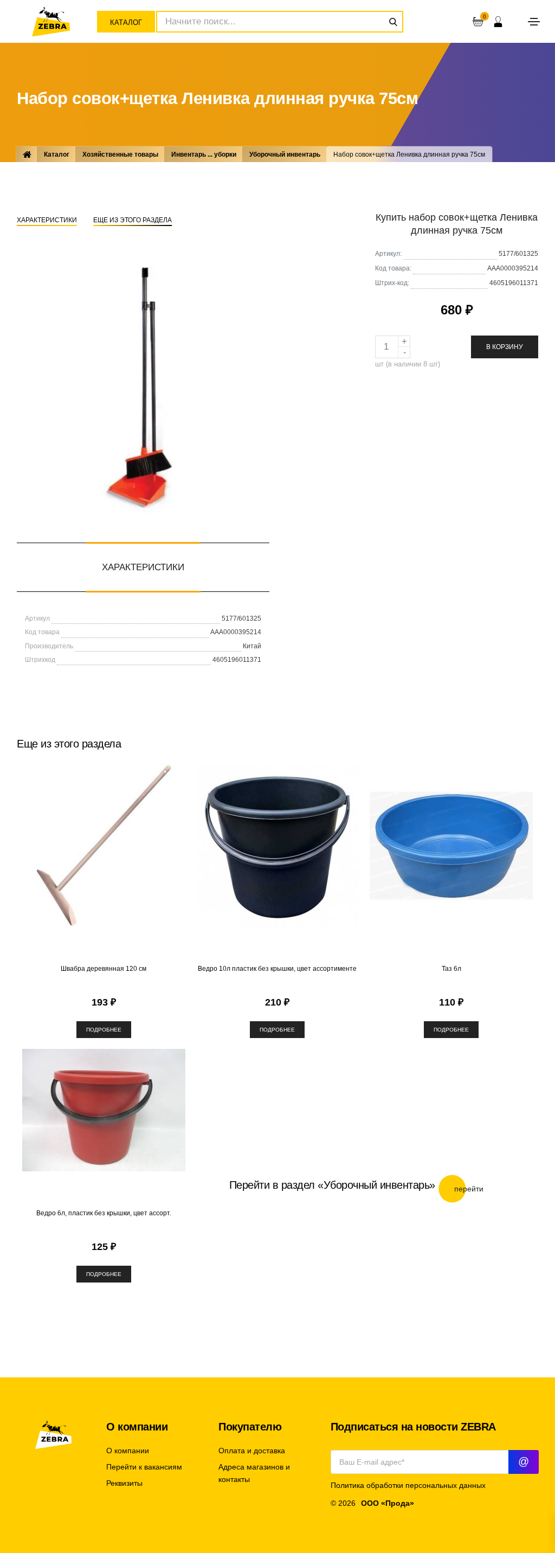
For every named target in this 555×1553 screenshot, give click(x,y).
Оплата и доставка (251, 1451)
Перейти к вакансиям (144, 1467)
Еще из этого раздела (132, 220)
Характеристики (47, 220)
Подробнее (103, 1030)
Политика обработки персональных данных (408, 1485)
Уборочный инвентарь (284, 154)
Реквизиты (124, 1483)
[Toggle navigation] (534, 21)
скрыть (544, 1017)
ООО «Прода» (387, 1503)
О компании (127, 1451)
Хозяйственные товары (120, 154)
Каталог (126, 22)
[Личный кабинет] (498, 21)
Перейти (468, 1188)
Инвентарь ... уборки (203, 154)
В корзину (504, 347)
